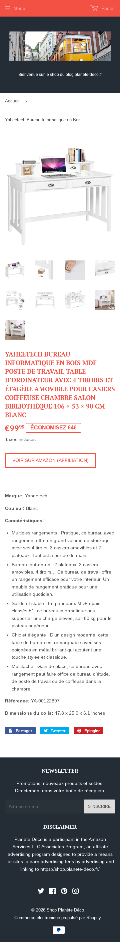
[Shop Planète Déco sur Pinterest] (64, 892)
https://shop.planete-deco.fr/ (70, 869)
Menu (19, 8)
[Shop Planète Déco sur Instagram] (75, 892)
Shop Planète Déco (65, 910)
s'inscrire (99, 806)
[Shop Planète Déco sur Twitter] (41, 892)
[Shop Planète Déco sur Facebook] (52, 892)
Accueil (12, 100)
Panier (107, 8)
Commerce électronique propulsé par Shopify (57, 917)
